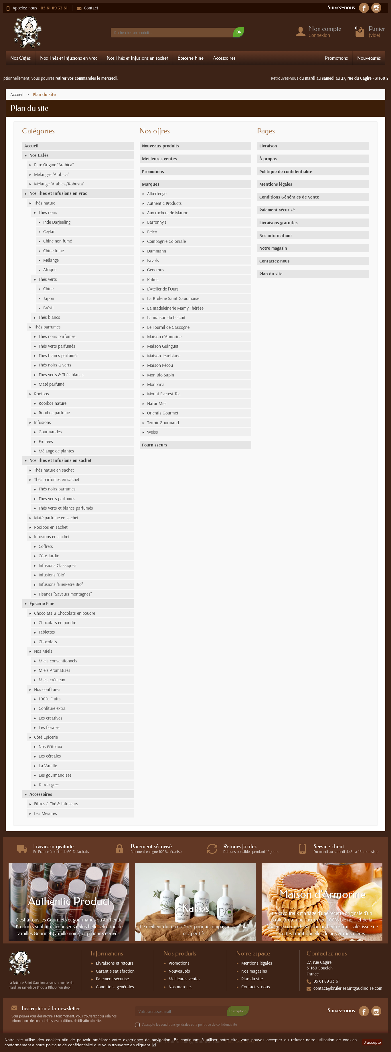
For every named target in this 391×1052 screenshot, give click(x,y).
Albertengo (157, 193)
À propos (268, 158)
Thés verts (48, 279)
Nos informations (276, 235)
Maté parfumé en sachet (56, 517)
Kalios (153, 279)
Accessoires (224, 58)
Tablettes (47, 632)
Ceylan (49, 231)
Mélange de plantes (56, 451)
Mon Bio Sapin (160, 375)
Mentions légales (275, 184)
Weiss (152, 432)
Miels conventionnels (58, 661)
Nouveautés (369, 58)
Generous (155, 269)
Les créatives (50, 718)
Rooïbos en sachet (51, 527)
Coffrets (46, 546)
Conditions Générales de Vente (289, 197)
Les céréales (50, 756)
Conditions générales (115, 986)
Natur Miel (157, 403)
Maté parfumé (51, 384)
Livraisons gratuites (278, 222)
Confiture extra (52, 708)
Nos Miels (43, 651)
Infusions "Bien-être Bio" (61, 584)
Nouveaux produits (160, 146)
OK (239, 32)
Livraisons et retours (114, 963)
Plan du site (271, 273)
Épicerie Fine (190, 58)
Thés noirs (48, 212)
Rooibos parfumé (54, 412)
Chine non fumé (57, 241)
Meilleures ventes (159, 158)
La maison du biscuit (166, 317)
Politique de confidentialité (285, 171)
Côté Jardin (49, 555)
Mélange (51, 260)
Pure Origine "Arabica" (54, 164)
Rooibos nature (52, 403)
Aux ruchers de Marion (167, 212)
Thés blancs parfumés (58, 355)
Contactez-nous (274, 261)
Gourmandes (50, 431)
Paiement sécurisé (277, 210)
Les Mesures (45, 813)
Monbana (156, 384)
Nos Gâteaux (50, 746)
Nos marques (181, 986)
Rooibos (41, 393)
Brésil (48, 307)
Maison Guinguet (162, 346)
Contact (91, 8)
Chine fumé (53, 250)
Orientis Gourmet (162, 413)
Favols (153, 260)
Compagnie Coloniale (166, 241)
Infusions (42, 422)
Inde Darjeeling (56, 222)
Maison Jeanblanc (163, 355)
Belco (152, 232)
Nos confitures (47, 689)
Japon (48, 298)
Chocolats (48, 641)
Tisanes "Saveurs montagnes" (65, 594)
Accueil (31, 146)
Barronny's (157, 222)
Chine (48, 288)
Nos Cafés (20, 58)
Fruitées (46, 441)
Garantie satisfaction (115, 971)
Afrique (49, 269)
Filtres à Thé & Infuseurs (56, 803)
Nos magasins (254, 971)
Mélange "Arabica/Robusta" (59, 184)
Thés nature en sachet (54, 470)
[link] (364, 8)
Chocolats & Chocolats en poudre (64, 613)
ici (154, 1045)
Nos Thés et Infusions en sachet (137, 58)
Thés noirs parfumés (57, 336)
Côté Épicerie (46, 737)
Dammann (156, 251)
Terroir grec (49, 785)
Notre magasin (273, 248)
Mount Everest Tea (164, 393)
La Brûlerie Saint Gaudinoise (173, 298)
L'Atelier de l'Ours (163, 289)
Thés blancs (49, 317)
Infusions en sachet (52, 536)
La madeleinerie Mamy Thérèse (175, 308)
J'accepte (372, 1042)
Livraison (268, 146)
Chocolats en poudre (57, 622)
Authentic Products (164, 203)
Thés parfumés (47, 327)
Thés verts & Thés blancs (61, 374)
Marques (150, 184)
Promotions (336, 58)
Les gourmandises (55, 775)
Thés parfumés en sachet (56, 479)
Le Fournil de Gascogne (168, 327)
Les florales (49, 727)
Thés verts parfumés (57, 346)
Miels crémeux (52, 679)
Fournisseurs (154, 445)
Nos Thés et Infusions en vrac (68, 58)
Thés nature (44, 203)
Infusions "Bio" (52, 575)
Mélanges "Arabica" (51, 174)
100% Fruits (50, 699)
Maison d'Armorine (164, 336)
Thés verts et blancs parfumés (66, 508)
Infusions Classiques (57, 565)
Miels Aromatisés (54, 670)
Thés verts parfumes (57, 498)
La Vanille (48, 765)
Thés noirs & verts (55, 365)
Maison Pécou (160, 365)
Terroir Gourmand (163, 422)
